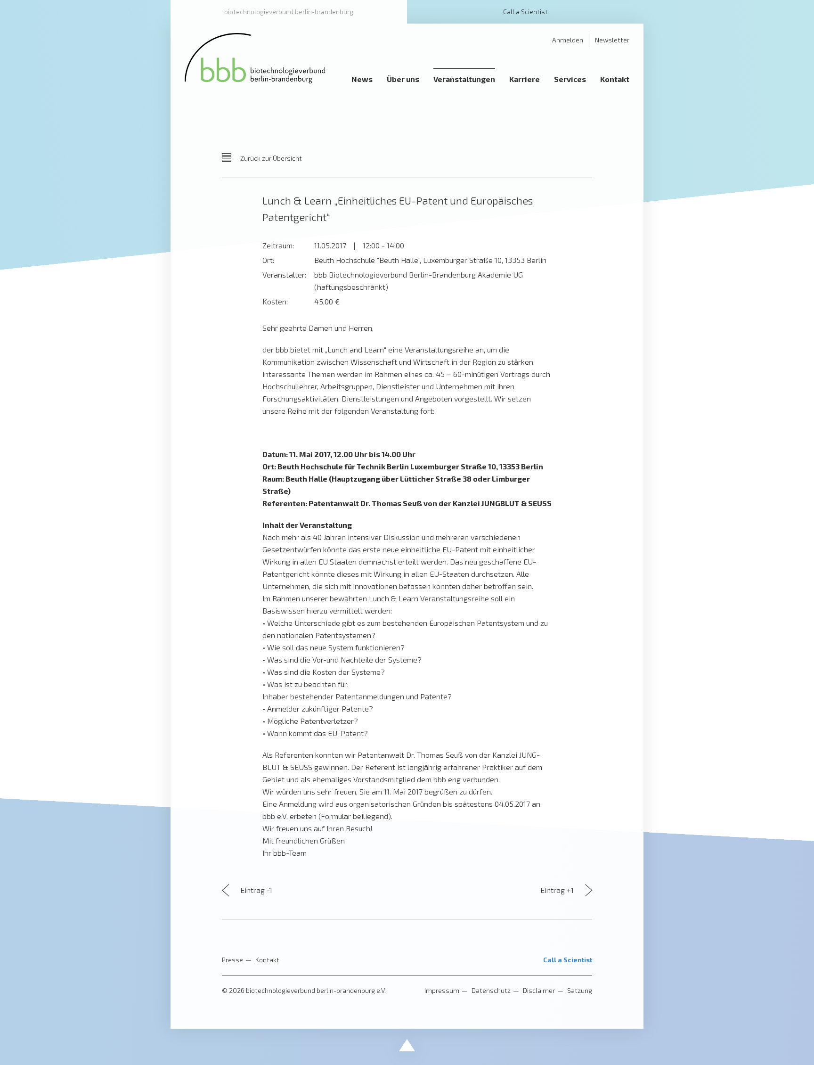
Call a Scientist (525, 12)
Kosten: (275, 301)
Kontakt (267, 960)
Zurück (270, 158)
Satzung (579, 990)
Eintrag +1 (558, 889)
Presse (232, 960)
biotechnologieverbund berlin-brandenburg (288, 12)
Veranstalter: (284, 274)
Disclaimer (539, 990)
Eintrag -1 (255, 889)
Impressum (441, 990)
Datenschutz (491, 990)
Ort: (268, 259)
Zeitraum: (278, 245)
